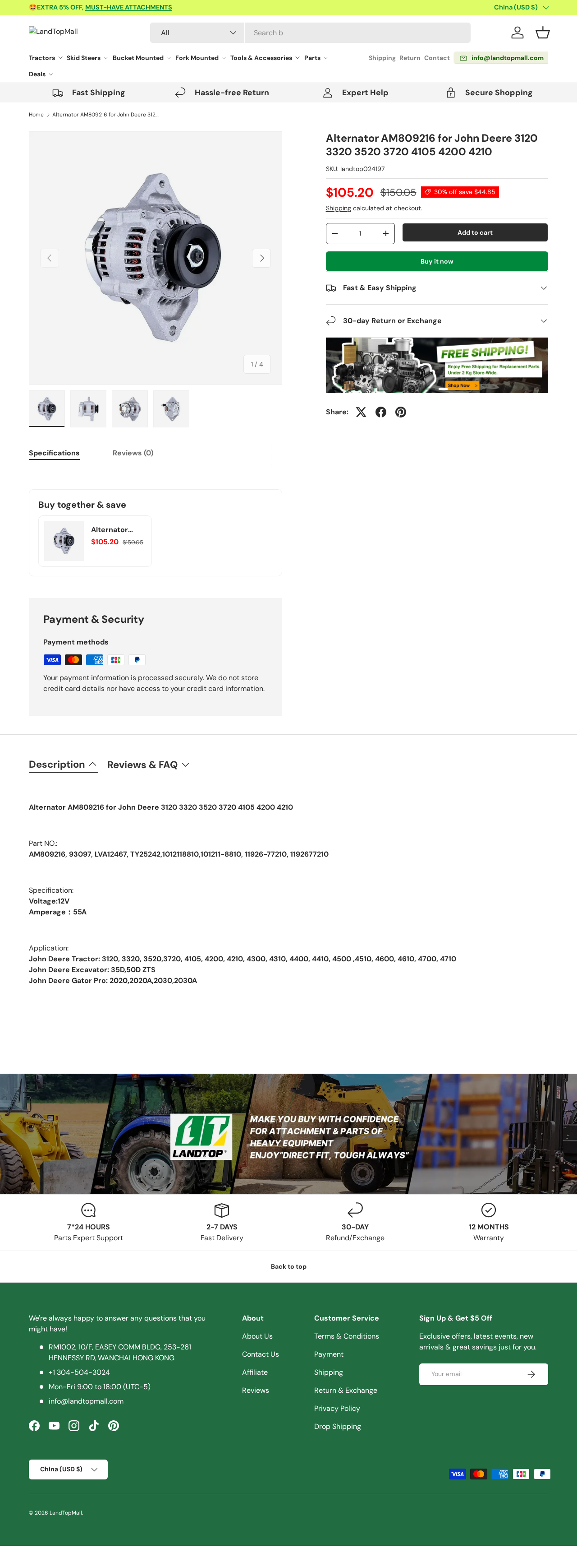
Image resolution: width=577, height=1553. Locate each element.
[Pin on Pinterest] (401, 412)
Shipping (382, 58)
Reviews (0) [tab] (133, 453)
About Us (257, 1336)
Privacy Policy (337, 1408)
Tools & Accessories (261, 58)
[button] (543, 32)
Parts (312, 58)
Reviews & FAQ (142, 764)
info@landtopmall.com (86, 1401)
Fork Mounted (197, 58)
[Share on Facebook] (381, 412)
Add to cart (475, 232)
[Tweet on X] (361, 412)
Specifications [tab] (54, 453)
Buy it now (437, 261)
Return (410, 58)
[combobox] (310, 33)
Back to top (289, 1266)
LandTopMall (66, 1512)
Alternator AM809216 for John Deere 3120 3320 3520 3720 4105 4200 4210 (106, 114)
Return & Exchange (345, 1390)
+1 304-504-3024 (79, 1372)
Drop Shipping (337, 1426)
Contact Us (260, 1354)
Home (36, 114)
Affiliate (255, 1372)
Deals (37, 74)
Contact (437, 58)
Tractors (42, 58)
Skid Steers (84, 58)
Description (57, 764)
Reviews (255, 1390)
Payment (328, 1354)
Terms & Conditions (346, 1336)
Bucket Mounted (138, 58)
